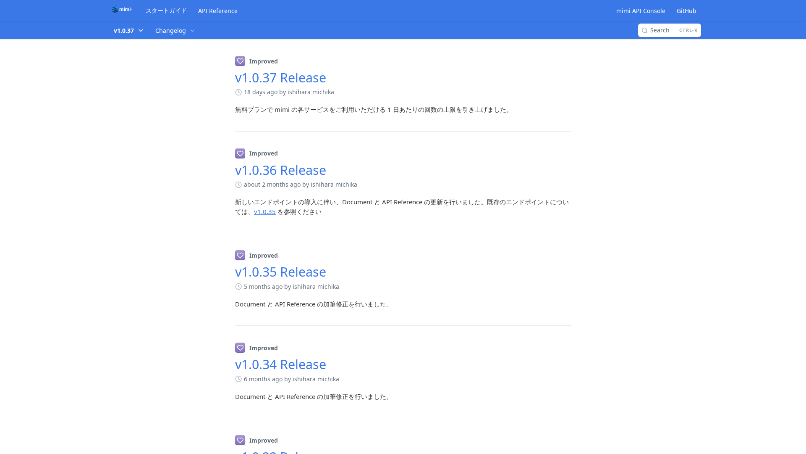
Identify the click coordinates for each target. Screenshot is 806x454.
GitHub (686, 11)
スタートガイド (166, 10)
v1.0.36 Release (280, 170)
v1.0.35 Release (280, 271)
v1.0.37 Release (280, 77)
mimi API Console (640, 11)
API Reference (218, 11)
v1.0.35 (265, 211)
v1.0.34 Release (280, 364)
